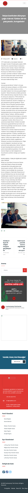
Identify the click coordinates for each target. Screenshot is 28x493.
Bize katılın (17, 361)
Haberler (16, 59)
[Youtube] (13, 472)
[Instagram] (10, 472)
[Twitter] (3, 472)
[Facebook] (7, 472)
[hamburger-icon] (24, 3)
